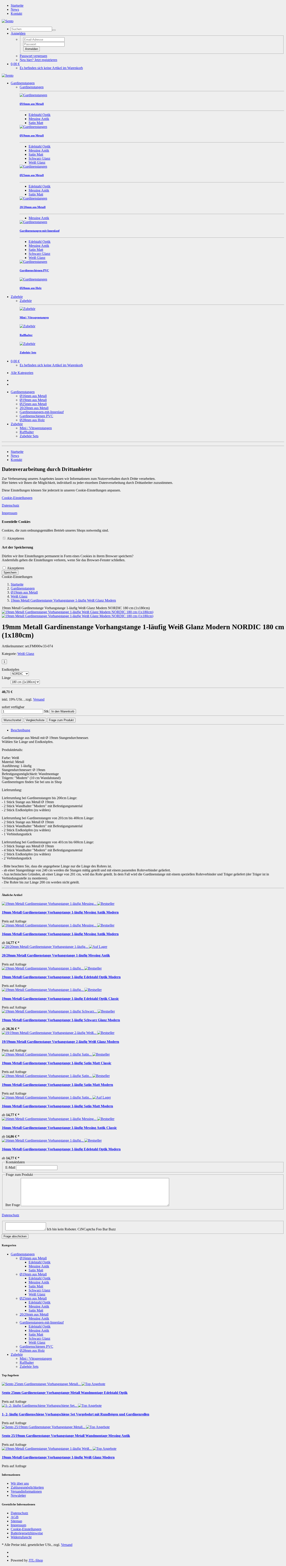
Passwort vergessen (33, 56)
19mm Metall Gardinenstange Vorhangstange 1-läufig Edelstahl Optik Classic (60, 999)
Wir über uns (20, 1483)
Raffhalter (27, 432)
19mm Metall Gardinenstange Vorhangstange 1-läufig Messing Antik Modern (60, 912)
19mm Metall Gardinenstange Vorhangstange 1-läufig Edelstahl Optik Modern (61, 977)
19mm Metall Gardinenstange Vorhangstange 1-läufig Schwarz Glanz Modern (61, 1020)
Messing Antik (39, 119)
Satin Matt (36, 123)
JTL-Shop (36, 1560)
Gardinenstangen (23, 83)
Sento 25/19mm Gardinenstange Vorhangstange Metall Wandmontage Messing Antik (66, 1436)
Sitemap (16, 1521)
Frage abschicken (15, 1236)
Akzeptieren (15, 538)
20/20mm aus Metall (34, 408)
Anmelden (31, 49)
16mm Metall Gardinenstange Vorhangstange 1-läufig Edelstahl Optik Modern (61, 1149)
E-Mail (10, 1167)
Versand (38, 699)
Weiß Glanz (37, 162)
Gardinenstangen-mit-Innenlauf (42, 412)
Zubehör (17, 297)
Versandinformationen (26, 1491)
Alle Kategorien (22, 373)
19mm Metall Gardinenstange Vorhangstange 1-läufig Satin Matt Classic (56, 1063)
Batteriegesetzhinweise (27, 1533)
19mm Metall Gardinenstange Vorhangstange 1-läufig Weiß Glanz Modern (58, 1457)
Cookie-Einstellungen (17, 498)
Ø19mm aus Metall (33, 400)
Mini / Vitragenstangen (36, 428)
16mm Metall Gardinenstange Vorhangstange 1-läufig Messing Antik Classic (59, 1128)
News (15, 9)
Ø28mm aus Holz (32, 420)
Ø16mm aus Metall (33, 396)
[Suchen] (54, 30)
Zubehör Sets (29, 436)
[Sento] (7, 21)
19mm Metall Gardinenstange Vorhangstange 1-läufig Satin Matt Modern (57, 1085)
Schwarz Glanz (39, 158)
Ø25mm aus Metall (33, 404)
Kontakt (16, 13)
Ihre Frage (12, 1205)
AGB (15, 1517)
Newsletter (18, 1495)
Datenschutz (10, 505)
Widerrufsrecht (21, 1537)
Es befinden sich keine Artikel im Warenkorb (51, 68)
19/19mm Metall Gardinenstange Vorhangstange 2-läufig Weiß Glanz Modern (60, 1042)
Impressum (9, 513)
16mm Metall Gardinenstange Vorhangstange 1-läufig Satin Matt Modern (57, 1106)
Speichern (10, 572)
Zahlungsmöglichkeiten (27, 1487)
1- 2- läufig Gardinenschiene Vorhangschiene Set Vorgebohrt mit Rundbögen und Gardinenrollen (75, 1414)
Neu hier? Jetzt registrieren (38, 60)
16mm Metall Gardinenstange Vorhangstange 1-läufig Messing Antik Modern (60, 934)
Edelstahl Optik (39, 115)
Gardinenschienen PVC (36, 416)
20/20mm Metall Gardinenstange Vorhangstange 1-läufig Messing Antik (56, 955)
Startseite (17, 5)
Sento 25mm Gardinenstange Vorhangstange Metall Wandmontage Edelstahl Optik (65, 1393)
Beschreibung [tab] (20, 730)
